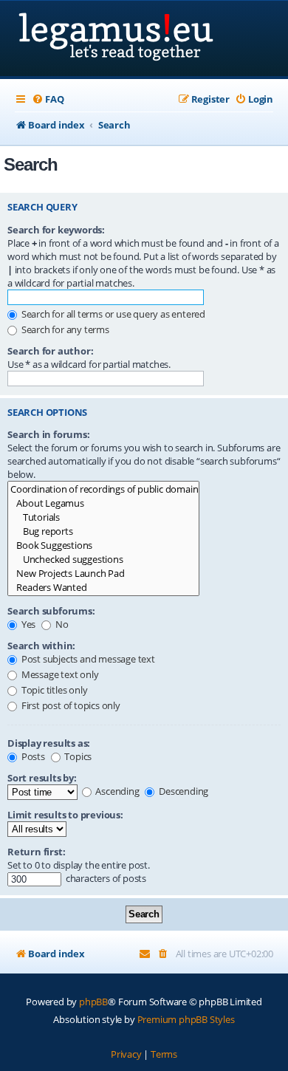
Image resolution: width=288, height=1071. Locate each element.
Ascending (117, 791)
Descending (182, 791)
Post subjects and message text (87, 658)
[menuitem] (48, 99)
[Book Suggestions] (103, 545)
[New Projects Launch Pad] (103, 574)
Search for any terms (64, 329)
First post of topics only (69, 705)
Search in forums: (48, 434)
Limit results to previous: (65, 814)
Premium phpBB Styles (186, 1019)
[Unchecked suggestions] (103, 559)
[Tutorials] (103, 517)
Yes (27, 624)
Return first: (36, 851)
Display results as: (48, 743)
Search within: (41, 645)
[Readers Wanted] (103, 588)
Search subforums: (51, 610)
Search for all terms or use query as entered (112, 314)
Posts (32, 756)
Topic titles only (53, 690)
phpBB (93, 1001)
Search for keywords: (56, 229)
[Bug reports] (103, 531)
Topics (77, 756)
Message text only (58, 674)
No (60, 624)
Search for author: (50, 350)
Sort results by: (42, 777)
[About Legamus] (103, 503)
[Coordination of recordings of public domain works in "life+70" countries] (103, 489)
